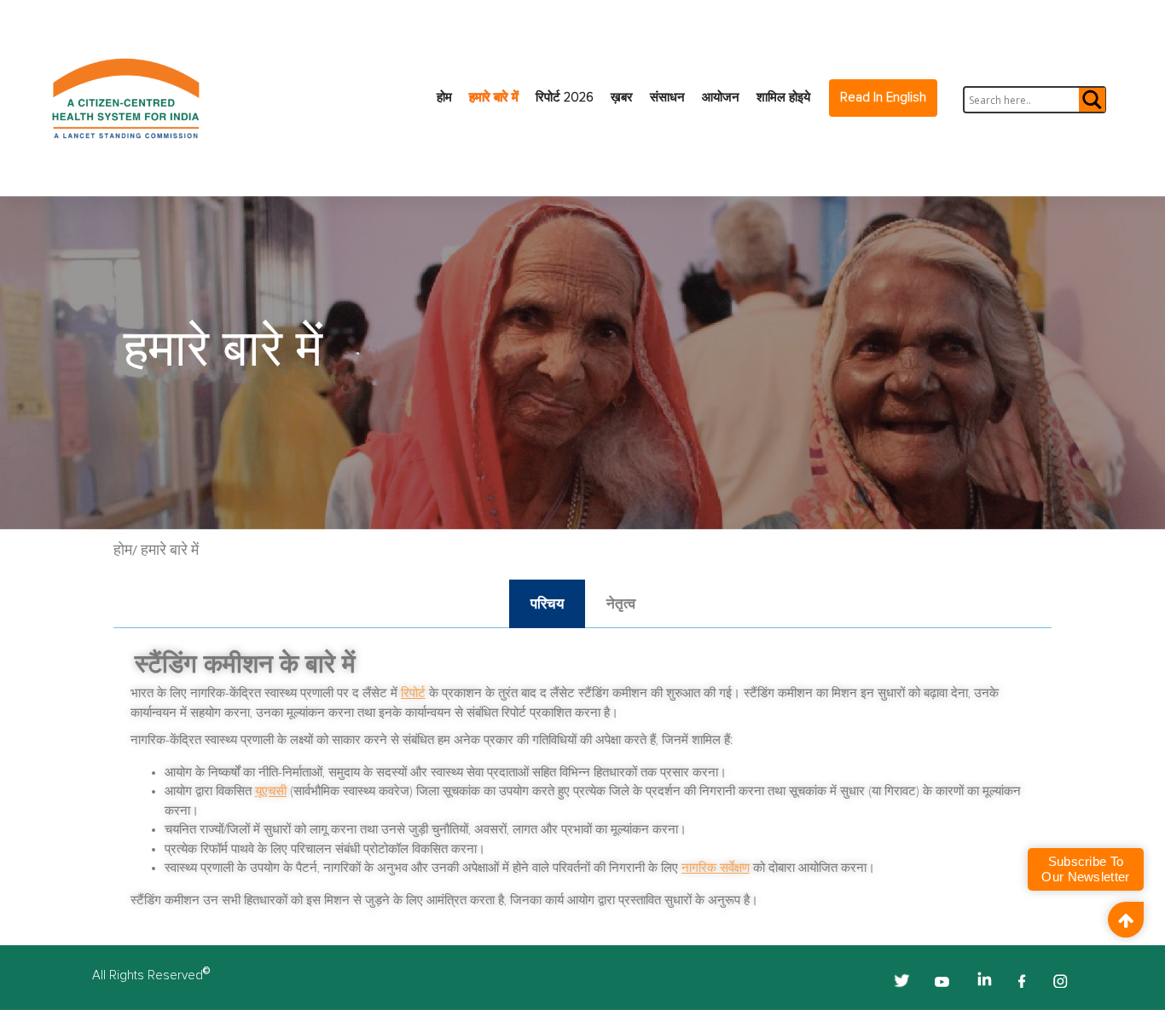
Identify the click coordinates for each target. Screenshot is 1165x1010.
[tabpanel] (582, 782)
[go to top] (1126, 920)
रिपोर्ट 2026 (565, 97)
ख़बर (622, 97)
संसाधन (667, 97)
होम (444, 97)
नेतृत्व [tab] (620, 603)
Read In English (883, 97)
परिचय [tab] (547, 603)
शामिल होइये (783, 97)
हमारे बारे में (494, 97)
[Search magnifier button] (1091, 100)
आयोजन (720, 97)
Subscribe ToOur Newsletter (1085, 869)
